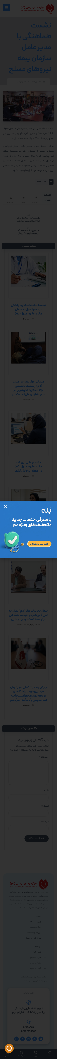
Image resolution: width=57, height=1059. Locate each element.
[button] (5, 506)
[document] (28, 529)
